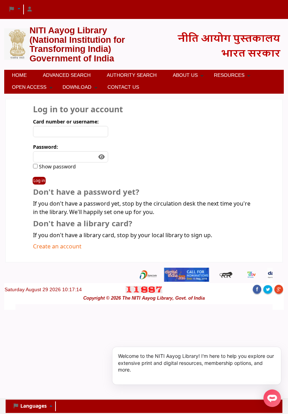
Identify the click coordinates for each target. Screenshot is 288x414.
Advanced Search (67, 75)
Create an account (57, 246)
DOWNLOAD (77, 87)
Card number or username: (66, 122)
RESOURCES (229, 75)
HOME (19, 75)
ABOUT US (185, 75)
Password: (45, 147)
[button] (14, 9)
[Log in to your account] (30, 9)
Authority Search (132, 75)
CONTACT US (123, 87)
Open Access (29, 87)
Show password (57, 167)
